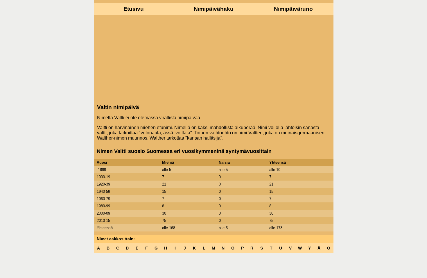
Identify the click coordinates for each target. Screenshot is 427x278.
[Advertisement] (213, 59)
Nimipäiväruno (293, 9)
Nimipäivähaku (214, 9)
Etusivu (133, 9)
